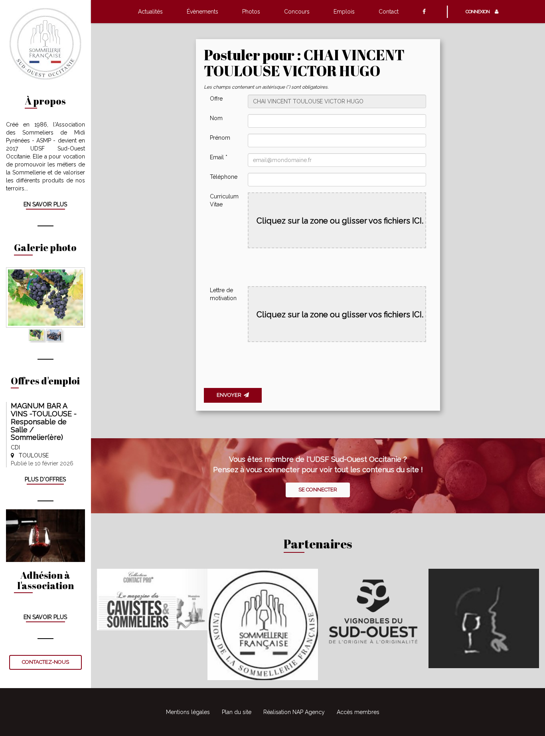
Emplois (344, 11)
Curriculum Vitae (224, 200)
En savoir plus (45, 204)
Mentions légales (188, 712)
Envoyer (230, 395)
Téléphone (223, 177)
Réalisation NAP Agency (294, 712)
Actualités (150, 11)
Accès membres (358, 712)
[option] (45, 297)
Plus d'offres (45, 479)
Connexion (479, 11)
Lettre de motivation (223, 294)
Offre (216, 98)
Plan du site (236, 712)
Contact (389, 11)
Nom (216, 118)
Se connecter (317, 490)
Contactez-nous (45, 662)
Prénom (220, 138)
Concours (297, 11)
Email (218, 157)
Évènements (202, 11)
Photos (251, 11)
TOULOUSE (31, 455)
